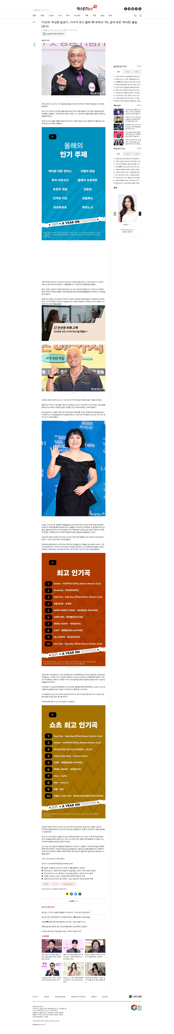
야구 (60, 15)
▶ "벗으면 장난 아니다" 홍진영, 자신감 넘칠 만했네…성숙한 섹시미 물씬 (67, 873)
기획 (86, 15)
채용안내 (94, 996)
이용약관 (46, 996)
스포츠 (51, 15)
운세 (110, 15)
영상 (102, 15)
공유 (34, 45)
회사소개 (35, 996)
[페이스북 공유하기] (71, 894)
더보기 (139, 66)
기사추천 (73, 901)
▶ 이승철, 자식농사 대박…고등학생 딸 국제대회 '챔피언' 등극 (63, 876)
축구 (68, 15)
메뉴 (140, 15)
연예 (42, 15)
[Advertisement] (23, 62)
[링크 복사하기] (80, 894)
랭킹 (34, 15)
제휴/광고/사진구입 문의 (78, 996)
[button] (140, 214)
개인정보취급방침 (60, 996)
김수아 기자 (45, 40)
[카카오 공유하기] (67, 894)
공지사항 (105, 996)
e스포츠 (77, 15)
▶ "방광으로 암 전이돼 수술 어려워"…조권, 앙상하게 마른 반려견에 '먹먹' (67, 879)
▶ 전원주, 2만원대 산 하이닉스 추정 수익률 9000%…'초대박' (63, 868)
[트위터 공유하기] (75, 894)
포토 (94, 15)
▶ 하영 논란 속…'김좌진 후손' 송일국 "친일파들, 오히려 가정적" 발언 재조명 (68, 871)
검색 (135, 15)
